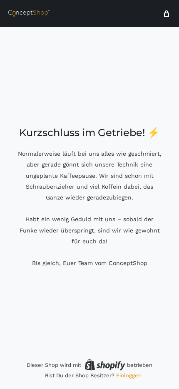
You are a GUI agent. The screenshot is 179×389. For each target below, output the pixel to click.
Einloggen (129, 375)
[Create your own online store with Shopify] (105, 365)
